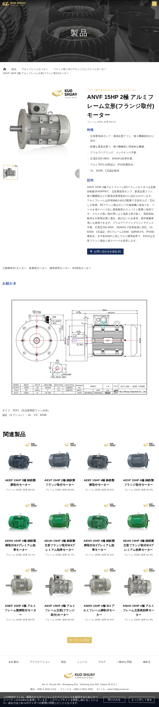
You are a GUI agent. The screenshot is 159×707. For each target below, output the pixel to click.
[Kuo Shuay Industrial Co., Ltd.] (14, 4)
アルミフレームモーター (35, 69)
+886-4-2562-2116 (46, 689)
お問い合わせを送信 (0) (107, 251)
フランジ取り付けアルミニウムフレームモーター (80, 69)
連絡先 (146, 662)
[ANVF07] (41, 125)
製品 (13, 69)
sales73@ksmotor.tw (118, 689)
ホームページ (4, 69)
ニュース (82, 662)
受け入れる (114, 699)
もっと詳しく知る (141, 699)
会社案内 (14, 662)
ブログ (102, 662)
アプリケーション (40, 662)
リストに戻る (81, 640)
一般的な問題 (124, 662)
